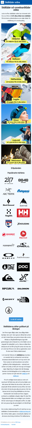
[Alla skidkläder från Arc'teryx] (8, 195)
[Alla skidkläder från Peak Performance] (23, 260)
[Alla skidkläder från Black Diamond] (8, 206)
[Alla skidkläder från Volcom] (8, 314)
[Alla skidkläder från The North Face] (23, 303)
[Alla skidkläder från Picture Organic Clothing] (8, 271)
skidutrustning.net (25, 411)
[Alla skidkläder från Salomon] (23, 292)
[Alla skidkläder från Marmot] (23, 238)
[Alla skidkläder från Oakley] (8, 260)
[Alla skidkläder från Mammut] (8, 238)
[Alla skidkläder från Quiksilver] (8, 281)
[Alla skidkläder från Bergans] (23, 195)
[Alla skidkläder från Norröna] (8, 249)
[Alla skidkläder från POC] (23, 271)
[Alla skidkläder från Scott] (8, 303)
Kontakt (14, 424)
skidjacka (24, 373)
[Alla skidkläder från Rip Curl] (8, 292)
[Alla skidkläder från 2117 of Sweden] (8, 184)
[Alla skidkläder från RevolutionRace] (23, 281)
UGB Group (17, 422)
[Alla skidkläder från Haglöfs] (8, 217)
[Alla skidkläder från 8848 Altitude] (23, 184)
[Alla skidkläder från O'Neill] (23, 249)
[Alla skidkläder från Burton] (23, 206)
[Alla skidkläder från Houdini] (23, 227)
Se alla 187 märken (16, 319)
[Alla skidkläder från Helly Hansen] (23, 217)
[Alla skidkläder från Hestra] (8, 227)
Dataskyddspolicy (5, 424)
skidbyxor (16, 376)
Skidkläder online (12, 2)
